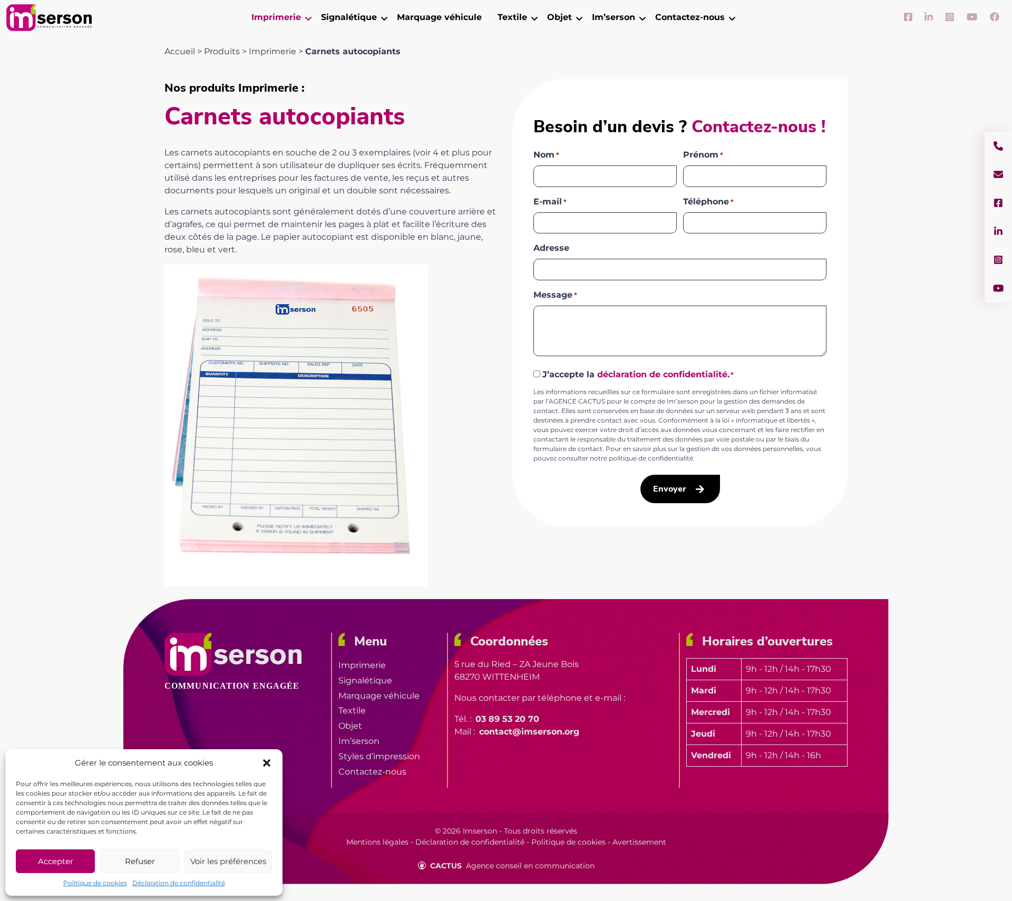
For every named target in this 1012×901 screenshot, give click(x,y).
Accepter (55, 861)
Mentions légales (377, 842)
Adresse (551, 248)
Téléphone (708, 202)
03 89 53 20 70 (507, 719)
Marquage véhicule (379, 696)
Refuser (140, 861)
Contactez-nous (372, 772)
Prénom (703, 155)
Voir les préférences (228, 861)
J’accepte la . (638, 374)
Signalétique (365, 680)
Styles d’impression (379, 756)
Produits (222, 51)
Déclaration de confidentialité (178, 883)
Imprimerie (272, 51)
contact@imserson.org (529, 732)
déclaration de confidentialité (662, 374)
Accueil (179, 51)
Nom (546, 155)
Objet (350, 726)
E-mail (550, 202)
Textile (352, 711)
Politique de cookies (95, 883)
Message (555, 295)
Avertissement (639, 842)
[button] (266, 763)
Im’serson (359, 741)
